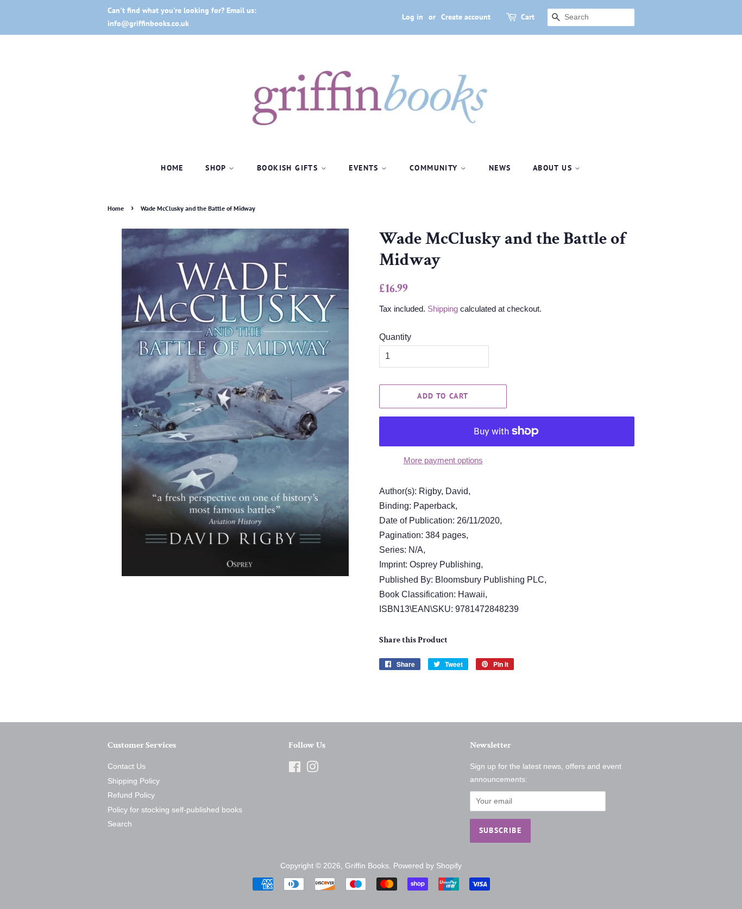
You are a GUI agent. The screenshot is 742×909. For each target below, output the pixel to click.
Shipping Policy (134, 781)
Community (435, 168)
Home (172, 168)
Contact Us (127, 766)
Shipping (442, 308)
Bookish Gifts (289, 168)
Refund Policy (131, 795)
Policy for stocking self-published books (175, 810)
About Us (554, 168)
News (500, 168)
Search (120, 824)
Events (365, 168)
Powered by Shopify (427, 866)
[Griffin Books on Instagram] (312, 769)
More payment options (443, 460)
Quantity (395, 337)
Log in (412, 17)
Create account (466, 17)
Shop (217, 168)
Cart (528, 17)
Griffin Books (367, 866)
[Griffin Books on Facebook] (294, 769)
